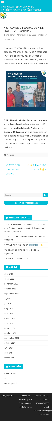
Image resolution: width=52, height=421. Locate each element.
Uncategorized (10, 383)
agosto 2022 (9, 298)
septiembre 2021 (11, 338)
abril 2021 (8, 352)
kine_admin (10, 35)
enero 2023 (9, 279)
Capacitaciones (10, 373)
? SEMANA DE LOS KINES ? (16, 258)
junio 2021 (8, 348)
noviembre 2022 (11, 283)
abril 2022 (8, 313)
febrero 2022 (10, 323)
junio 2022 (8, 303)
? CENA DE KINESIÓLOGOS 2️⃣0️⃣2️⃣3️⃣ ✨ (23, 245)
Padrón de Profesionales (26, 202)
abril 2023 (8, 274)
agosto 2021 (9, 343)
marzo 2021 (9, 357)
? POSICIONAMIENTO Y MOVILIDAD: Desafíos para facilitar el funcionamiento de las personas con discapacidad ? (24, 228)
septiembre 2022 (11, 293)
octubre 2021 (10, 333)
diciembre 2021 (11, 328)
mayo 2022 (9, 308)
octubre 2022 (10, 288)
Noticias (10, 155)
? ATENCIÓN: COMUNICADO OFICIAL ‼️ (13, 169)
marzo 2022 (9, 318)
